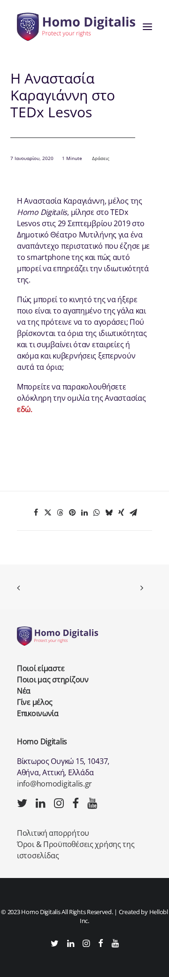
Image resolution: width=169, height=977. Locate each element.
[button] (147, 26)
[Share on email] (133, 512)
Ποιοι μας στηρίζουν (53, 679)
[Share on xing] (121, 512)
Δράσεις (100, 158)
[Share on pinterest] (72, 512)
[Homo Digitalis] (76, 27)
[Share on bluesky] (109, 512)
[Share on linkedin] (84, 512)
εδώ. (24, 409)
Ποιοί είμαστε (40, 668)
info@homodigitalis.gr (54, 784)
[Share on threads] (60, 512)
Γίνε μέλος (35, 702)
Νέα (24, 691)
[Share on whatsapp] (96, 512)
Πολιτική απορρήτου (53, 833)
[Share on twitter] (48, 512)
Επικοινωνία (38, 713)
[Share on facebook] (35, 512)
